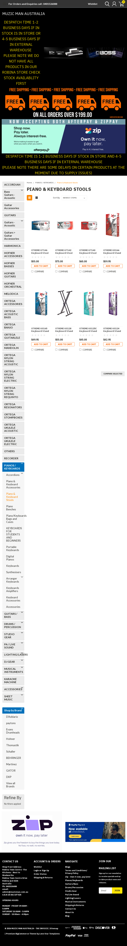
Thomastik (12, 745)
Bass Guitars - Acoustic (9, 194)
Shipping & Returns (43, 877)
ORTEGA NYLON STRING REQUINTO (11, 392)
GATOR (10, 770)
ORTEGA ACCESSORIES (12, 302)
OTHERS (9, 451)
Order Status (40, 874)
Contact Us (70, 909)
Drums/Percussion (74, 887)
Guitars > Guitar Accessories (11, 235)
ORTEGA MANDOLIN (11, 346)
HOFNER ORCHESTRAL (12, 285)
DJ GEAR (9, 661)
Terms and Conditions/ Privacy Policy (76, 871)
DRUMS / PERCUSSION (12, 625)
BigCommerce (22, 934)
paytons (11, 723)
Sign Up (45, 870)
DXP (8, 777)
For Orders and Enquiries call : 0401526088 (33, 3)
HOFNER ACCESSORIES (12, 254)
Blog (67, 916)
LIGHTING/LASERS (12, 654)
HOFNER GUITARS (10, 275)
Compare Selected (112, 374)
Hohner (10, 738)
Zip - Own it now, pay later (78, 877)
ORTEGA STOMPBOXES (12, 416)
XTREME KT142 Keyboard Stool (64, 251)
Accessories (13, 606)
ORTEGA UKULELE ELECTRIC (10, 441)
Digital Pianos (10, 558)
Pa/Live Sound (72, 894)
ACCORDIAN (12, 184)
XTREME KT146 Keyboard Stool (40, 251)
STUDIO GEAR (9, 636)
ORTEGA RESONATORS (12, 406)
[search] (106, 4)
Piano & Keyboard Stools (12, 497)
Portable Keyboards (12, 548)
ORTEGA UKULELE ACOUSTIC (11, 427)
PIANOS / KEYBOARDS (12, 467)
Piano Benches (11, 508)
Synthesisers (13, 572)
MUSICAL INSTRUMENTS (12, 670)
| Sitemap (53, 928)
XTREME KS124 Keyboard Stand (112, 330)
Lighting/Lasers (73, 898)
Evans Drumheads (13, 731)
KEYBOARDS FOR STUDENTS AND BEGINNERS (13, 534)
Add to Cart (41, 266)
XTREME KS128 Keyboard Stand (64, 330)
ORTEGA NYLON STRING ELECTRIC (10, 376)
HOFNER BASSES (9, 265)
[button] (63, 52)
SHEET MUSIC (8, 698)
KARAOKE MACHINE (10, 680)
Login (36, 870)
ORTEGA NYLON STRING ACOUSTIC (11, 359)
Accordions (13, 474)
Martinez (11, 764)
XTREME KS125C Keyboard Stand (88, 330)
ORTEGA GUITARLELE (12, 336)
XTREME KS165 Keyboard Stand (40, 330)
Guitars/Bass (71, 884)
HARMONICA (12, 245)
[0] (120, 4)
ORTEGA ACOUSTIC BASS (11, 314)
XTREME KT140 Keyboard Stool (88, 251)
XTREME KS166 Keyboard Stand (112, 251)
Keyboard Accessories (13, 599)
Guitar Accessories (11, 206)
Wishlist (92, 3)
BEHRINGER (13, 757)
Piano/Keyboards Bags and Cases (13, 518)
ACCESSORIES (12, 689)
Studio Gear (71, 891)
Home (29, 183)
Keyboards (12, 565)
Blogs (67, 867)
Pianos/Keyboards (74, 880)
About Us (69, 912)
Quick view (41, 226)
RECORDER (11, 458)
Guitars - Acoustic (9, 224)
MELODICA (11, 293)
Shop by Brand (13, 710)
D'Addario (12, 716)
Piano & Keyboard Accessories (13, 484)
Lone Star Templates (49, 934)
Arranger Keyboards (12, 580)
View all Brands (10, 785)
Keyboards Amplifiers (12, 589)
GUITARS (10, 215)
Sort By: (56, 197)
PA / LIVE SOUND (9, 646)
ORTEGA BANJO (9, 326)
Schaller (10, 751)
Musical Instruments (75, 902)
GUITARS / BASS (10, 615)
